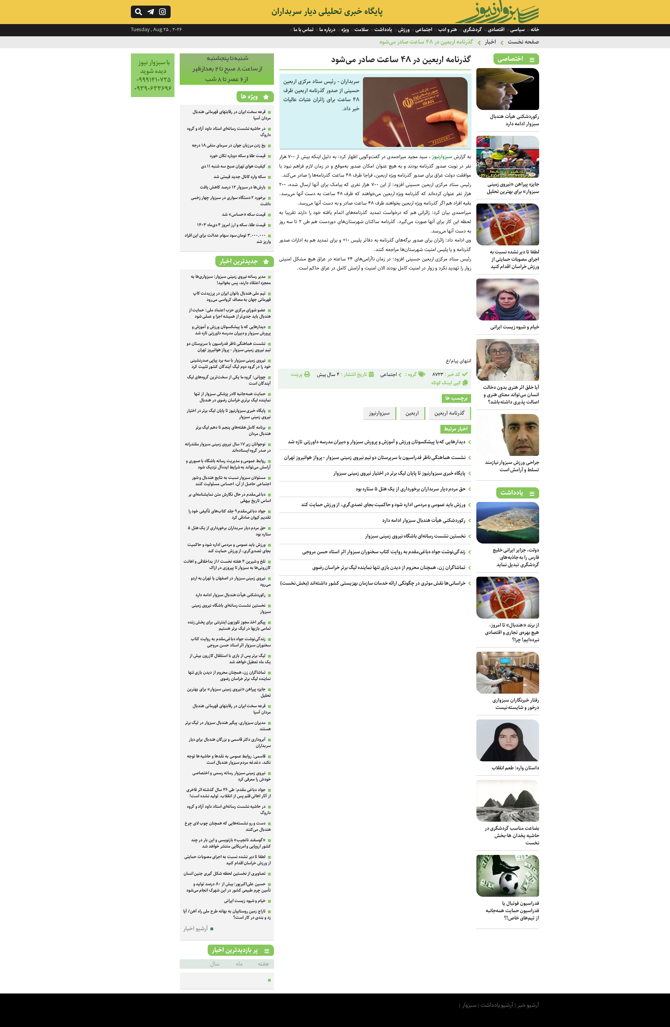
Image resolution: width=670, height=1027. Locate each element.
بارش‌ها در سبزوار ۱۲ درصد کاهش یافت (233, 187)
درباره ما (327, 29)
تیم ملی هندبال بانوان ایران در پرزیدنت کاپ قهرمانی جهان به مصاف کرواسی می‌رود (232, 296)
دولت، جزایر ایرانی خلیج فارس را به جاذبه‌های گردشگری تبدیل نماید (516, 557)
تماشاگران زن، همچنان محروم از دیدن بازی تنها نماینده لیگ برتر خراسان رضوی (389, 567)
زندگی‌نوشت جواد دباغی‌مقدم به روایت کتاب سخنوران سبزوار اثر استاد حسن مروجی (384, 552)
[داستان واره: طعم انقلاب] (507, 759)
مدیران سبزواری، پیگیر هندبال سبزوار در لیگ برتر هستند (228, 726)
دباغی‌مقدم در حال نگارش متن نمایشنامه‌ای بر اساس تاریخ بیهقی (229, 497)
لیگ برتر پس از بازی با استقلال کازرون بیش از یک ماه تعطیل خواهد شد (230, 659)
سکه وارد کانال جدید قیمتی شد (240, 176)
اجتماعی (423, 29)
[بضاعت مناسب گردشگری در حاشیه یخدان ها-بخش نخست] (507, 820)
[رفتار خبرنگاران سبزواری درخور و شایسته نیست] (507, 692)
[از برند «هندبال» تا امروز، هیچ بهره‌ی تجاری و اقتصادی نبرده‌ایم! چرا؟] (507, 617)
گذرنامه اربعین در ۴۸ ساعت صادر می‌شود (426, 42)
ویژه (344, 29)
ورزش (403, 29)
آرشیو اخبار (195, 928)
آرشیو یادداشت (497, 1005)
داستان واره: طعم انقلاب (515, 768)
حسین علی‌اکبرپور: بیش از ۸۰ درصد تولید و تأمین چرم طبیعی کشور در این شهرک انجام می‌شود (228, 887)
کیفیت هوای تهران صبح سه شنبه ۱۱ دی (233, 166)
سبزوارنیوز (441, 157)
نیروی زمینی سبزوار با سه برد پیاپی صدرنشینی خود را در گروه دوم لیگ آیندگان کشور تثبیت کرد (230, 363)
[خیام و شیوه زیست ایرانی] (507, 319)
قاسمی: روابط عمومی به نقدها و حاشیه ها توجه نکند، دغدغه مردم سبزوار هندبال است (229, 759)
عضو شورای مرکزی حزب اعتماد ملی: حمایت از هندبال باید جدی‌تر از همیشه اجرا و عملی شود (230, 313)
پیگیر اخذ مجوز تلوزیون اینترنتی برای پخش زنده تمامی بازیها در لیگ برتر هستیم (229, 625)
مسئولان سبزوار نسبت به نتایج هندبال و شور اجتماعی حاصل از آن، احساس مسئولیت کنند (231, 481)
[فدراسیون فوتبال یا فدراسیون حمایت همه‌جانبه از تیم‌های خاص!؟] (507, 895)
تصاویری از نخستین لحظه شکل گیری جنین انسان (225, 873)
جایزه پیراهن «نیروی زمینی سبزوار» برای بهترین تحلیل (513, 188)
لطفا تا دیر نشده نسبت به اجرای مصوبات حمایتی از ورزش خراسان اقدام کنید (514, 259)
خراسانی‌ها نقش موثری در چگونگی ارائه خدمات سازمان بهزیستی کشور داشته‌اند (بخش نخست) (373, 583)
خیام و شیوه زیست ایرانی (514, 327)
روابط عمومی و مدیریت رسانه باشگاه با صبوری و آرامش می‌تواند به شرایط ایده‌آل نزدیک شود (228, 464)
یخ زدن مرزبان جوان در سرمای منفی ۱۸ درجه (229, 145)
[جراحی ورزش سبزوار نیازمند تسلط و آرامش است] (507, 454)
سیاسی (517, 29)
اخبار (490, 42)
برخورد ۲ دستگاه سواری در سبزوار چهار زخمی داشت (231, 201)
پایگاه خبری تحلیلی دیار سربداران (327, 11)
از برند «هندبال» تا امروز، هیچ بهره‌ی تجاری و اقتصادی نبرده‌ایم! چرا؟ (512, 632)
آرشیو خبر (528, 1005)
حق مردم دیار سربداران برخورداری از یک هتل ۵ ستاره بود (411, 489)
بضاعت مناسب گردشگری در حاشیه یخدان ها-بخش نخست (512, 835)
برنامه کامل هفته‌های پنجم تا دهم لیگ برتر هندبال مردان (233, 430)
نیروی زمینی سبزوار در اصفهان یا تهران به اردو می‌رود (231, 581)
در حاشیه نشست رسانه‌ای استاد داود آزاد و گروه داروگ (229, 132)
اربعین (412, 413)
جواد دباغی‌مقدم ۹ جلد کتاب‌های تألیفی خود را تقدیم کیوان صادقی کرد (229, 514)
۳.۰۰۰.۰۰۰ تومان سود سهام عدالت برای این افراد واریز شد (228, 238)
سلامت (361, 29)
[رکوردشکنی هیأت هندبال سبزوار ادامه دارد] (507, 108)
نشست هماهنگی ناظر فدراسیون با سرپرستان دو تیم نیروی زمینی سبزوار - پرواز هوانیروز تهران (375, 457)
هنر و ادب (447, 29)
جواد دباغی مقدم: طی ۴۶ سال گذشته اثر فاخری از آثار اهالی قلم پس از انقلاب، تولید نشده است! (228, 793)
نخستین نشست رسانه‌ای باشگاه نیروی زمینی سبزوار (415, 536)
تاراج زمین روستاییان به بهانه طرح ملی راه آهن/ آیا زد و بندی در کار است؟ (227, 914)
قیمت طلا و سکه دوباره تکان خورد (238, 156)
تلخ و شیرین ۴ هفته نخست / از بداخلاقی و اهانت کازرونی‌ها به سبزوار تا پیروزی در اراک (227, 564)
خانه (534, 29)
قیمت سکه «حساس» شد (244, 214)
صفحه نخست (523, 42)
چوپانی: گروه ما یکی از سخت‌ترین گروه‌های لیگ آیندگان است (229, 380)
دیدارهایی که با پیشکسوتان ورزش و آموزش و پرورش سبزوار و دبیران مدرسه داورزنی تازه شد (377, 442)
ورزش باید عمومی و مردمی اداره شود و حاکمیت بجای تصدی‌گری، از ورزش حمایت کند (383, 505)
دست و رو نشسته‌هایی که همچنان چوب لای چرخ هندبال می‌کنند (228, 826)
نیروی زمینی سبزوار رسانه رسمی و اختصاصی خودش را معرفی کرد (231, 776)
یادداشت (382, 29)
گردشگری (472, 29)
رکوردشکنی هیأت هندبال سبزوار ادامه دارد (514, 120)
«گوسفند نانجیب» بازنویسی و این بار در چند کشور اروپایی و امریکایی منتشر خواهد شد (231, 843)
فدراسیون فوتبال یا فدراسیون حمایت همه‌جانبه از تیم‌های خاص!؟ (512, 910)
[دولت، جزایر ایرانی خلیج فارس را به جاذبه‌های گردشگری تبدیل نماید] (507, 542)
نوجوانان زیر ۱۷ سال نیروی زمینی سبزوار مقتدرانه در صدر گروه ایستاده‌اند (228, 447)
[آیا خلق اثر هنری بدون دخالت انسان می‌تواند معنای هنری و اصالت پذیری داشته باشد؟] (507, 379)
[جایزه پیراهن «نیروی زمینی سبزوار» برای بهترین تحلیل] (507, 176)
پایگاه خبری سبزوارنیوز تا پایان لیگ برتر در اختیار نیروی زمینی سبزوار (399, 473)
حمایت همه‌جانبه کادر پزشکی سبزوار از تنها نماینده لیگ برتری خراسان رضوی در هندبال (232, 397)
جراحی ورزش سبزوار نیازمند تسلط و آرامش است (512, 466)
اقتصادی (496, 29)
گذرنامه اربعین (449, 413)
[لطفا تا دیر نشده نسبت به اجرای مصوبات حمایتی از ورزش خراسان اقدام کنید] (507, 244)
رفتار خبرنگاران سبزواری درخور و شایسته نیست (515, 704)
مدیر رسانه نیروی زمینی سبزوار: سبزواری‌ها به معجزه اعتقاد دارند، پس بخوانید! (231, 280)
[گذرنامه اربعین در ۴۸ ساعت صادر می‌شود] (415, 145)
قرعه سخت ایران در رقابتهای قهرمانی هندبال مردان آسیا (232, 115)
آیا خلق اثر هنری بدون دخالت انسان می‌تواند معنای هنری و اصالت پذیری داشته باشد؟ (511, 394)
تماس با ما (302, 29)
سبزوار (469, 1005)
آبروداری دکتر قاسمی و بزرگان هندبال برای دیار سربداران (230, 742)
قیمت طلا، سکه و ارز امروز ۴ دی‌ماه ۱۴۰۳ (231, 225)
